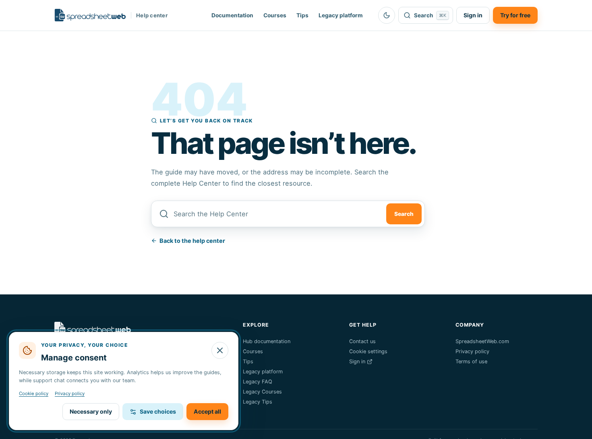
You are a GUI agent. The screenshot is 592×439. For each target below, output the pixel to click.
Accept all (207, 411)
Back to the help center (192, 240)
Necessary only (91, 411)
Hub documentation (266, 341)
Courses (274, 15)
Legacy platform (341, 15)
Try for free (515, 15)
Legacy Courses (262, 392)
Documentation (232, 15)
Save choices (158, 411)
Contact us (362, 341)
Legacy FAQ (257, 382)
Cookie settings (368, 351)
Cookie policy (33, 393)
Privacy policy (472, 351)
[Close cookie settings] (219, 350)
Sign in (473, 15)
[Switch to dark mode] (386, 15)
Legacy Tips (257, 402)
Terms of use (471, 361)
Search (404, 214)
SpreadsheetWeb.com (482, 341)
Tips (302, 15)
